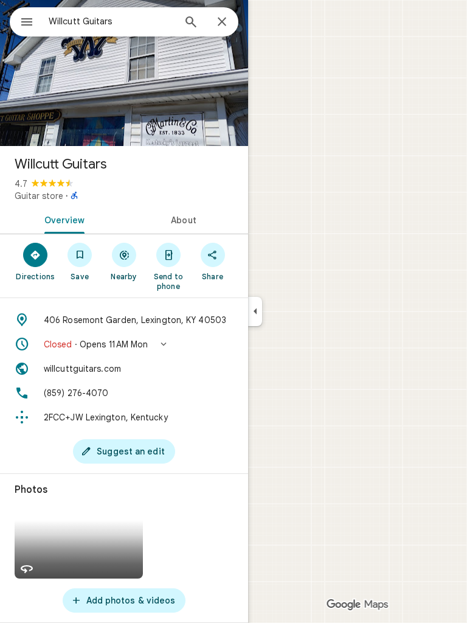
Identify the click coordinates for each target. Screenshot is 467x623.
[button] (124, 344)
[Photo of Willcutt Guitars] (124, 73)
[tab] (62, 219)
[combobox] (111, 21)
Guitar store (39, 195)
